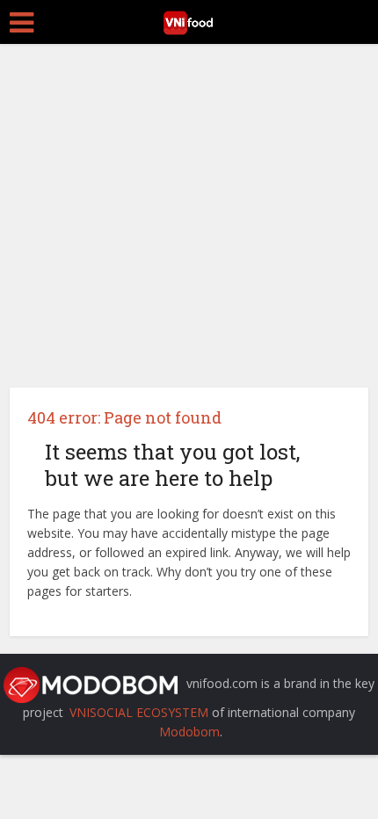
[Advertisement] (189, 209)
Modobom (189, 731)
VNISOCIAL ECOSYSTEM (138, 712)
